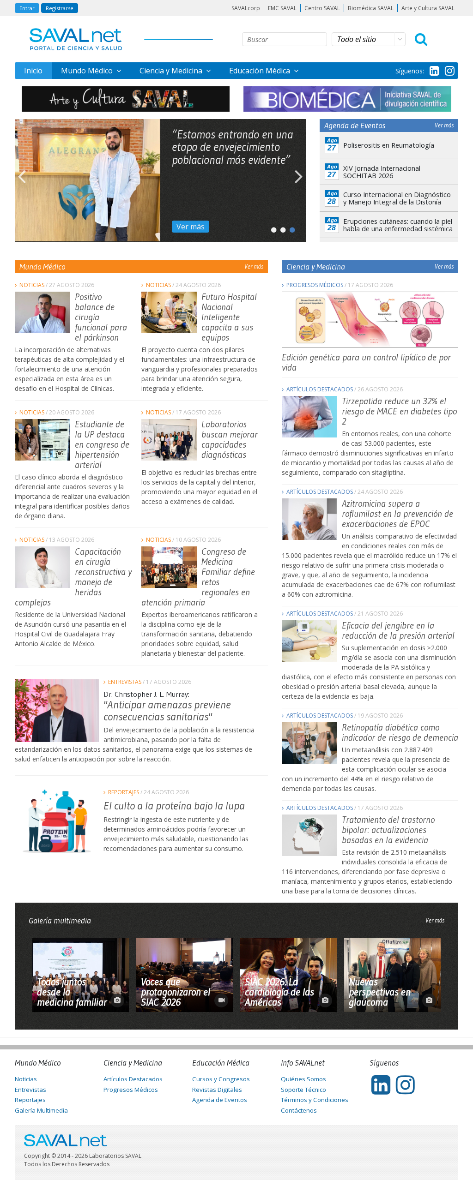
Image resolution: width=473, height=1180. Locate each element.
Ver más (190, 227)
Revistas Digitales (217, 1089)
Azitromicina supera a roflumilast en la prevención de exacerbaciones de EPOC (397, 513)
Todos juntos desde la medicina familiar (72, 992)
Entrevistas (124, 682)
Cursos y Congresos (221, 1079)
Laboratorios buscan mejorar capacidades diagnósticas (229, 439)
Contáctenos (299, 1110)
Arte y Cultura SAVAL (428, 8)
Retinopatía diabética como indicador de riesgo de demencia (400, 732)
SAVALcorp (245, 8)
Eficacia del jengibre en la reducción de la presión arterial (398, 630)
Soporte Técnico (303, 1089)
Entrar (27, 8)
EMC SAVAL (282, 8)
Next (298, 180)
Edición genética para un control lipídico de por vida (366, 362)
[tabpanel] (160, 180)
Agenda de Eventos (219, 1100)
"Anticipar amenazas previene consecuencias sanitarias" (167, 710)
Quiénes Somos (303, 1079)
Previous (21, 180)
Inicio (33, 71)
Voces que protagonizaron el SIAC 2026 (175, 992)
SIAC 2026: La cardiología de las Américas (279, 992)
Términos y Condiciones (314, 1100)
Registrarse (59, 8)
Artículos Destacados (319, 389)
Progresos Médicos (314, 285)
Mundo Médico (88, 71)
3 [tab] (289, 228)
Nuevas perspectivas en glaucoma (380, 992)
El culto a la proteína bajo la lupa (174, 805)
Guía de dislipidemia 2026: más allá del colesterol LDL (232, 141)
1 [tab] (271, 228)
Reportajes (123, 792)
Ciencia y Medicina (171, 71)
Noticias (31, 285)
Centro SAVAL (322, 8)
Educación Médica (260, 71)
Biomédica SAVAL (371, 8)
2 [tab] (280, 228)
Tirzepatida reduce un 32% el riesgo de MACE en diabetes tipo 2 (399, 411)
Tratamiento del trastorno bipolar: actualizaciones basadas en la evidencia (388, 829)
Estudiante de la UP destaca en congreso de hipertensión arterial (102, 444)
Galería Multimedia (41, 1110)
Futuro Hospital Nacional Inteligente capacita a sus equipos (229, 317)
